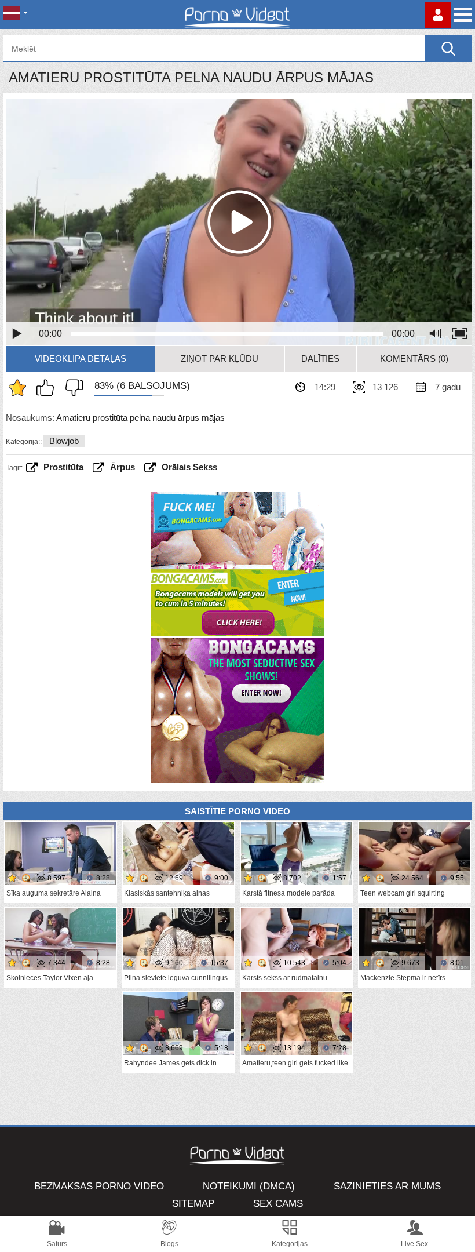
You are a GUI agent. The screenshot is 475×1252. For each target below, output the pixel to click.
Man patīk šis (48, 387)
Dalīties (320, 358)
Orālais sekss (189, 467)
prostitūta (63, 467)
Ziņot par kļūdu (219, 358)
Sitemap (193, 1203)
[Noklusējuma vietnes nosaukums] (237, 14)
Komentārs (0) (414, 358)
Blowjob (64, 441)
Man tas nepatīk (71, 387)
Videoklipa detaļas (80, 358)
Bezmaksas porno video (99, 1186)
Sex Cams (278, 1203)
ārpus (122, 467)
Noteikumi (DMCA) (249, 1186)
